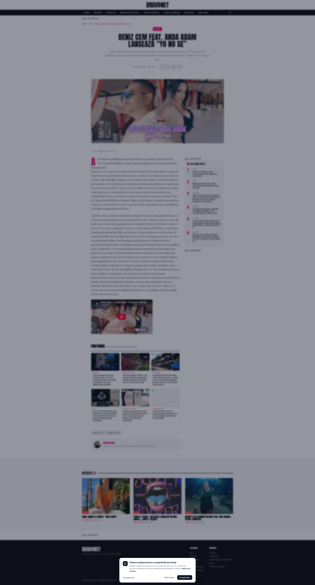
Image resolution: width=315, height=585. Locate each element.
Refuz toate (169, 577)
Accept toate (185, 577)
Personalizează (128, 577)
